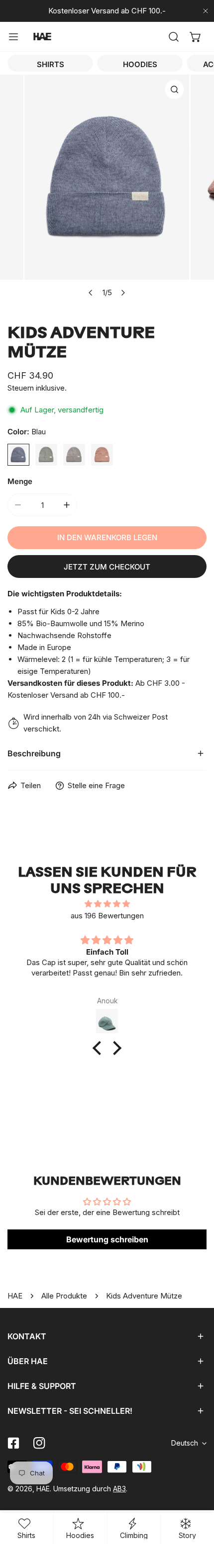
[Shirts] (50, 63)
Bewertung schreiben (107, 1239)
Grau (74, 455)
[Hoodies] (140, 63)
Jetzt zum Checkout (107, 566)
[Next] (123, 293)
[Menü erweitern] (13, 37)
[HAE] (42, 36)
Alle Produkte (64, 1295)
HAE (14, 1295)
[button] (196, 37)
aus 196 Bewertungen (107, 915)
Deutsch (184, 1443)
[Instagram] (39, 1443)
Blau (18, 455)
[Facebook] (13, 1443)
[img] (107, 904)
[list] (107, 189)
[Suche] (174, 37)
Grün (46, 455)
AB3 (119, 1488)
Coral (102, 455)
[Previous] (91, 293)
